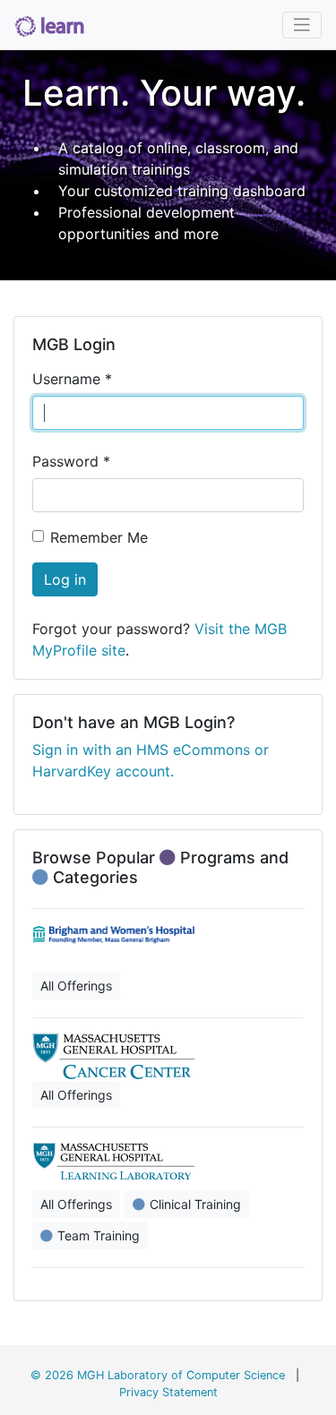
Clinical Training (195, 1204)
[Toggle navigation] (302, 25)
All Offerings (76, 985)
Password (71, 461)
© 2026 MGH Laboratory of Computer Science (157, 1375)
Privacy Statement (168, 1392)
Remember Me (99, 537)
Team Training (98, 1235)
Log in (65, 579)
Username (72, 379)
